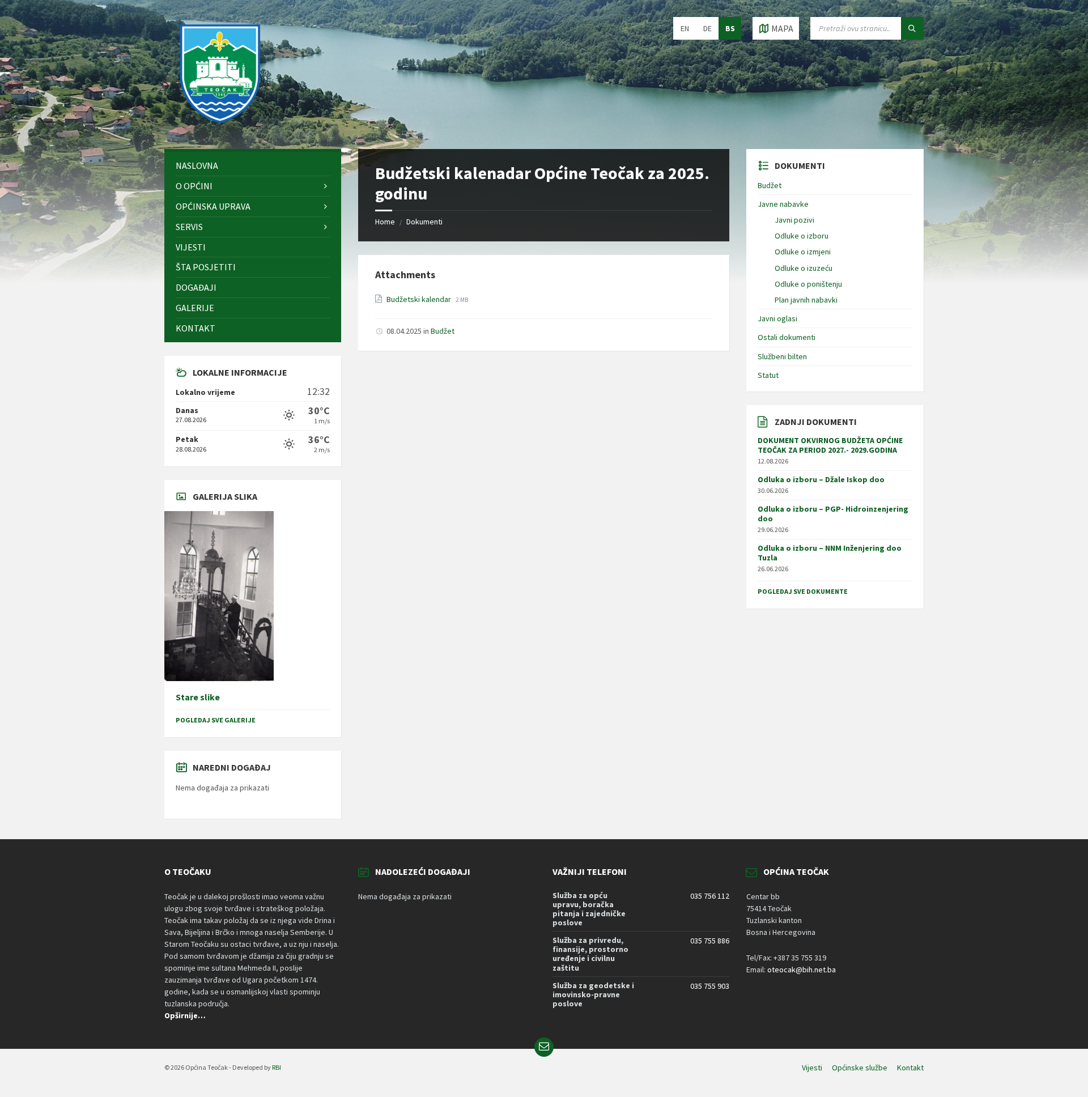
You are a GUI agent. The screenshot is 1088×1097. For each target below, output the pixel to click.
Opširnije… (185, 1015)
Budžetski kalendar (419, 299)
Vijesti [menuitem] (191, 247)
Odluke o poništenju (808, 284)
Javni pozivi (794, 220)
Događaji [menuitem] (196, 287)
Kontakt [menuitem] (195, 328)
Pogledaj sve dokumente (803, 591)
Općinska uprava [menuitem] (213, 206)
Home (385, 221)
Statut (768, 375)
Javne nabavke (783, 204)
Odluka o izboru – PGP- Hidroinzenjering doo (833, 514)
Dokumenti (424, 221)
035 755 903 (709, 986)
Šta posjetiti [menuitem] (206, 267)
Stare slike (198, 697)
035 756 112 (709, 896)
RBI (276, 1067)
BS (730, 28)
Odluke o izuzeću (803, 268)
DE (707, 28)
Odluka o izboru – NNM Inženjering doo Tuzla (830, 553)
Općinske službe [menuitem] (859, 1067)
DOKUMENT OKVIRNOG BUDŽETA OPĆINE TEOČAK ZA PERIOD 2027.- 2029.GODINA (830, 445)
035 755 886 (709, 941)
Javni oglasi (777, 318)
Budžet (442, 331)
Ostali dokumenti (786, 337)
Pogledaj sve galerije (216, 720)
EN (685, 28)
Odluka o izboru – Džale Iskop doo (821, 479)
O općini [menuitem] (194, 186)
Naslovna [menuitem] (197, 165)
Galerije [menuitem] (195, 307)
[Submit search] (912, 28)
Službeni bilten (782, 356)
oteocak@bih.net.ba (801, 969)
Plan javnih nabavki (806, 300)
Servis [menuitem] (189, 226)
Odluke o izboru (801, 236)
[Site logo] (221, 127)
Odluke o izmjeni (803, 251)
